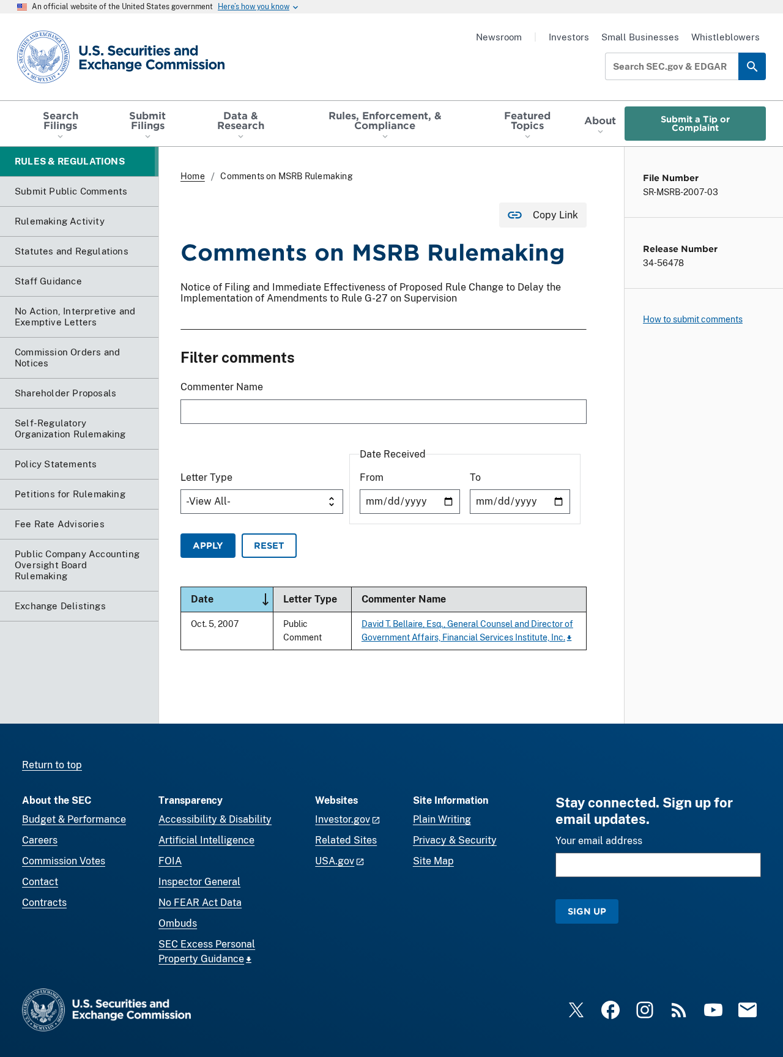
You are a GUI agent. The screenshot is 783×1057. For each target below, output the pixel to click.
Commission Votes (63, 861)
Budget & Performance (74, 819)
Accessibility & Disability (215, 819)
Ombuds (177, 923)
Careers (40, 840)
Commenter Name (221, 387)
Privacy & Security (455, 840)
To (475, 477)
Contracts (44, 902)
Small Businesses (640, 37)
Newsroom (499, 37)
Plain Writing (442, 819)
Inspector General (199, 882)
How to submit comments (693, 319)
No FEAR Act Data (200, 902)
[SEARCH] (752, 66)
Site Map (433, 861)
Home (192, 176)
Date (232, 598)
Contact (40, 882)
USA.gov (334, 861)
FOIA (170, 861)
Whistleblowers (725, 37)
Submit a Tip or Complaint (695, 123)
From (372, 477)
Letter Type (206, 477)
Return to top (52, 765)
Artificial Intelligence (206, 840)
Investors (569, 37)
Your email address (598, 841)
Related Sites (346, 840)
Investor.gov (342, 819)
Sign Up (587, 911)
